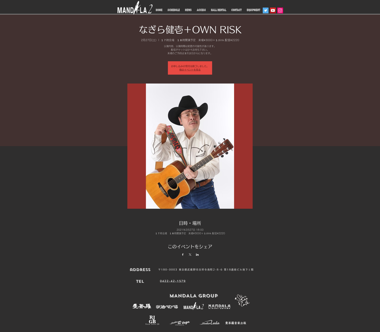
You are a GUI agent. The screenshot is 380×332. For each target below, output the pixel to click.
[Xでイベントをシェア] (190, 254)
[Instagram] (280, 10)
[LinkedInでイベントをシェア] (197, 254)
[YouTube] (273, 10)
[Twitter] (266, 10)
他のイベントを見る (190, 70)
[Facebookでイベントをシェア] (182, 254)
